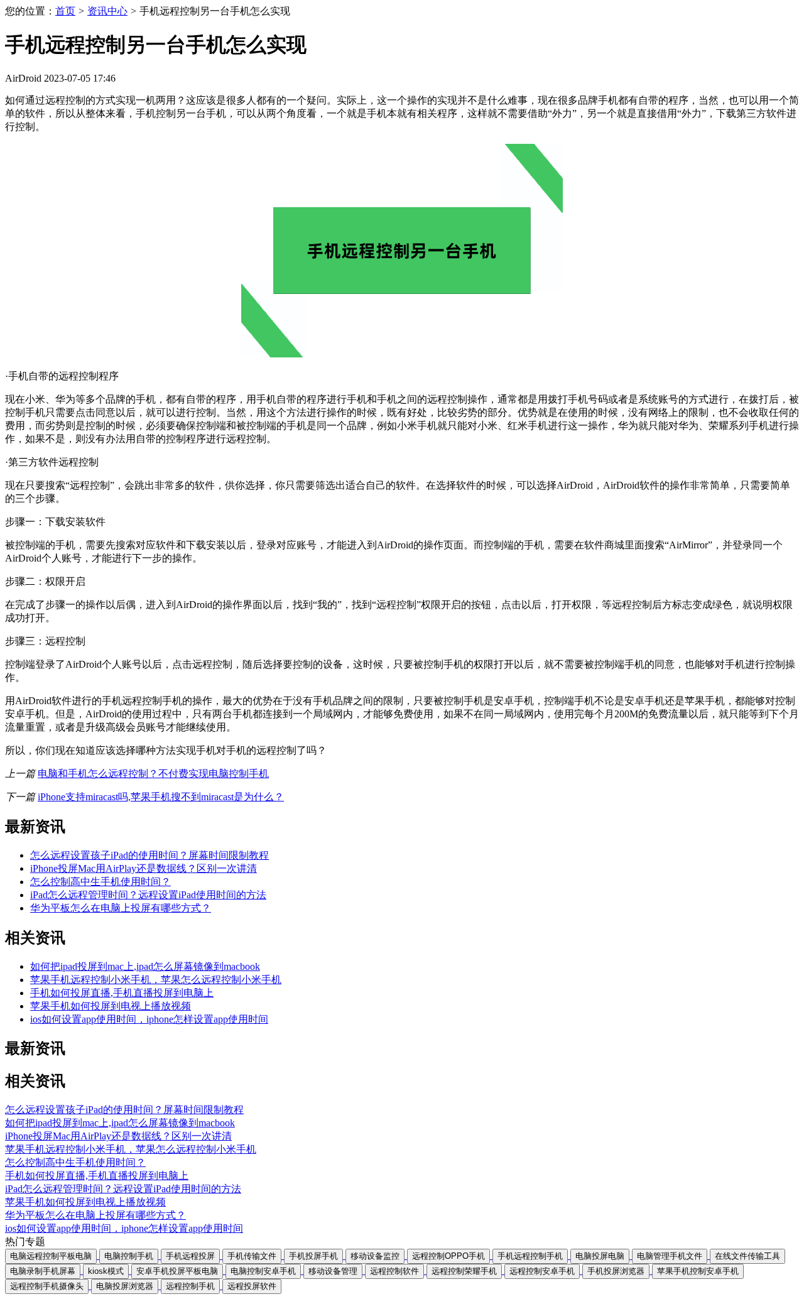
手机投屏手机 (313, 1256)
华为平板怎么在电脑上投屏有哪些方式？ (120, 908)
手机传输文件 (251, 1256)
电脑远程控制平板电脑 (51, 1256)
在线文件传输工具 (747, 1256)
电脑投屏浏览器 (124, 1286)
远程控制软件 (394, 1271)
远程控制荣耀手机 (464, 1271)
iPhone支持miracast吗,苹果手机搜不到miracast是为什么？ (161, 796)
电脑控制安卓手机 (263, 1271)
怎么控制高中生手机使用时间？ (100, 881)
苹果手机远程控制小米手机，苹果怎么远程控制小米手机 (155, 979)
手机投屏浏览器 (615, 1271)
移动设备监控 (374, 1256)
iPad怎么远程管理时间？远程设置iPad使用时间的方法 (148, 894)
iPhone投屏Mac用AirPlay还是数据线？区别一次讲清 (143, 868)
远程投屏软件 (251, 1286)
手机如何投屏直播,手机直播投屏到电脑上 (122, 992)
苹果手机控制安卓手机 (698, 1271)
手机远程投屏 (190, 1256)
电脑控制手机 (128, 1256)
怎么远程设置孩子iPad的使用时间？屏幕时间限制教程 (149, 855)
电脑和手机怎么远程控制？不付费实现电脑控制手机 (153, 773)
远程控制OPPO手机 (448, 1256)
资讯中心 (107, 11)
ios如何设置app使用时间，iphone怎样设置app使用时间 (149, 1019)
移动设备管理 (332, 1271)
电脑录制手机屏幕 (42, 1271)
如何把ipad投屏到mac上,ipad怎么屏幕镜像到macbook (145, 966)
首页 (65, 11)
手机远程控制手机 (530, 1256)
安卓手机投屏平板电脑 (177, 1271)
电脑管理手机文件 (669, 1256)
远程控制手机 (190, 1286)
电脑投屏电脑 (599, 1256)
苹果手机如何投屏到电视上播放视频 (110, 1006)
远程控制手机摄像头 (47, 1286)
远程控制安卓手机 (542, 1271)
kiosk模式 (106, 1271)
